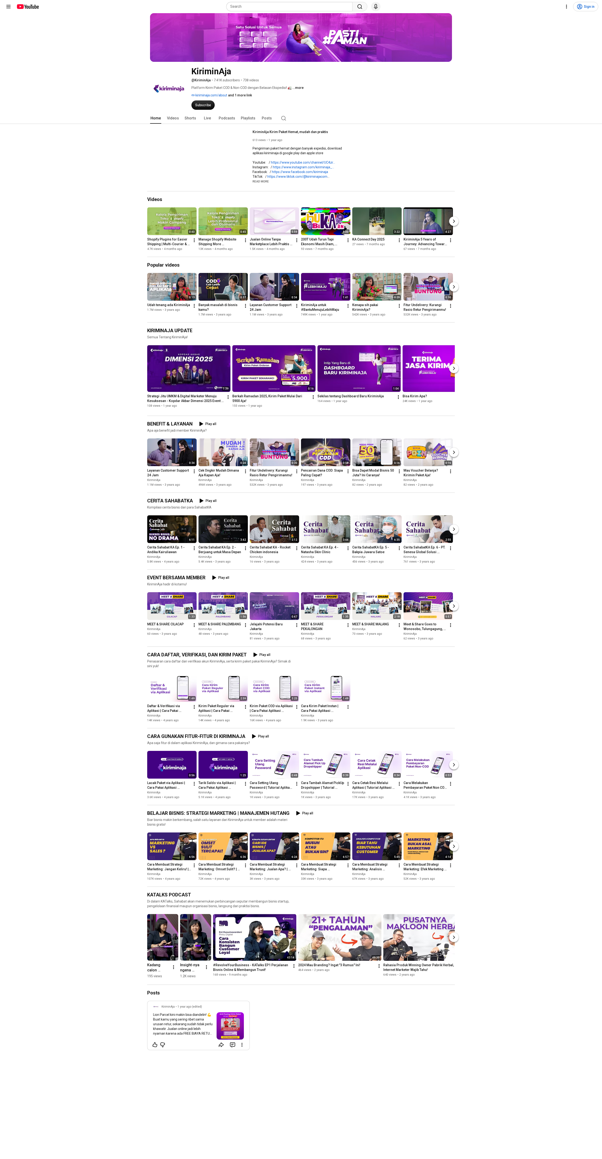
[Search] (359, 6)
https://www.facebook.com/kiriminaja (300, 172)
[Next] (454, 221)
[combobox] (290, 6)
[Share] (221, 1044)
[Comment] (232, 1044)
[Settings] (566, 6)
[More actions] (194, 240)
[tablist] (301, 118)
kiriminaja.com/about (211, 95)
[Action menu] (242, 1044)
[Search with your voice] (375, 6)
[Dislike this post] (162, 1045)
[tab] (155, 118)
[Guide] (8, 6)
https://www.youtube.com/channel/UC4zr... (303, 162)
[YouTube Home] (27, 6)
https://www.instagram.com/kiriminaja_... (303, 167)
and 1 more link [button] (240, 95)
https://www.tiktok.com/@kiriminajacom (297, 176)
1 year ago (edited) (190, 1006)
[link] (198, 1027)
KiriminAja (153, 480)
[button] (261, 181)
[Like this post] (155, 1045)
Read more (261, 181)
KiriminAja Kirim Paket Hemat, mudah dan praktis (290, 132)
